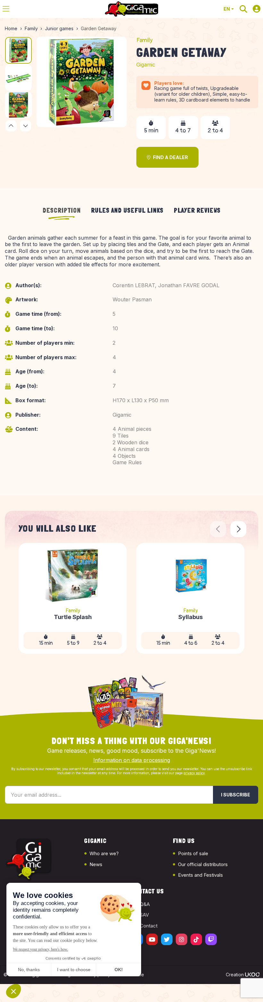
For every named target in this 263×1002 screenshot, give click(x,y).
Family (144, 40)
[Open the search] (243, 9)
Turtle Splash (73, 617)
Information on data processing (131, 760)
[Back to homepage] (131, 9)
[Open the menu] (6, 9)
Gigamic (145, 64)
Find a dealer (170, 157)
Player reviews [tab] (197, 210)
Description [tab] (62, 210)
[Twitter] (167, 939)
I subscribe (235, 794)
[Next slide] (238, 529)
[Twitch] (211, 939)
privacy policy (194, 773)
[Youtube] (152, 939)
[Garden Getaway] (82, 82)
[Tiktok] (196, 939)
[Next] (25, 125)
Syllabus (190, 617)
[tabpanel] (131, 357)
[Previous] (11, 125)
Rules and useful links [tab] (127, 210)
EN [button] (227, 9)
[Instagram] (181, 939)
